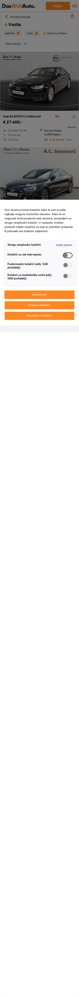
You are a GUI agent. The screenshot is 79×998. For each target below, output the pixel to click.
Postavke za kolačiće (39, 315)
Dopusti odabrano (39, 305)
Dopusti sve (39, 294)
